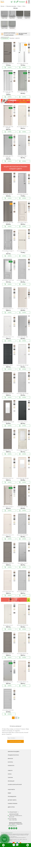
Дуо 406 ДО (23, 478)
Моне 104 (22, 653)
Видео (9, 793)
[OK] (16, 828)
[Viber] (15, 2)
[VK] (9, 828)
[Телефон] (27, 845)
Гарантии (10, 777)
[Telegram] (11, 2)
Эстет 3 (8, 625)
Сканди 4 (8, 506)
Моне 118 (8, 336)
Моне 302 (22, 625)
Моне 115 (22, 591)
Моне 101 (8, 478)
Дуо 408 (8, 222)
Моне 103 (8, 563)
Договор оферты (12, 800)
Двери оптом (11, 807)
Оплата (9, 774)
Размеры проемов (12, 803)
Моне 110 (8, 535)
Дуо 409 (23, 336)
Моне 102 (8, 393)
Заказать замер (4, 839)
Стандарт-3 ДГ (8, 251)
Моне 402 (22, 63)
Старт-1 (23, 156)
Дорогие (17, 38)
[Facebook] (11, 828)
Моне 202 (8, 710)
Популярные (5, 38)
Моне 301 (22, 535)
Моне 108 (8, 591)
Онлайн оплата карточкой (15, 784)
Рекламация (11, 781)
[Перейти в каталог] (3, 845)
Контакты (10, 762)
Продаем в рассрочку (13, 755)
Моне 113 (22, 681)
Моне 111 (8, 308)
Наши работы (11, 789)
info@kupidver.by (13, 825)
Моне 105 (8, 450)
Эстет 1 (22, 421)
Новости (10, 770)
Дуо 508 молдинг (8, 92)
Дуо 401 (8, 194)
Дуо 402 (23, 506)
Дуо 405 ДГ (22, 365)
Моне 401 (22, 194)
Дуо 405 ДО (8, 421)
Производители (12, 796)
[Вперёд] (19, 717)
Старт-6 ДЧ (8, 280)
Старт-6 (23, 222)
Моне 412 (8, 63)
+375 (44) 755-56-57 (13, 812)
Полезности (11, 765)
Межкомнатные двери (13, 751)
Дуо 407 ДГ (22, 280)
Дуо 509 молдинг (8, 127)
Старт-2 (8, 365)
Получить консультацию (15, 741)
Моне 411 (22, 250)
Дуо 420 (23, 91)
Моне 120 (8, 653)
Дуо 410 (23, 308)
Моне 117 (22, 126)
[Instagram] (13, 828)
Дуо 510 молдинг (8, 156)
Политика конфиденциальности (6, 832)
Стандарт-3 (22, 450)
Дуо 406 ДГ (22, 393)
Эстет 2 (22, 563)
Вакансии (10, 758)
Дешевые (12, 38)
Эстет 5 (8, 681)
